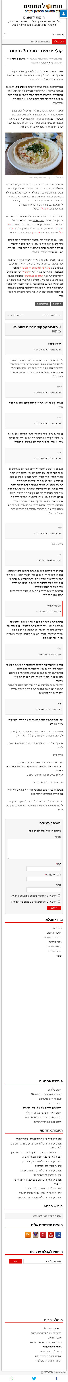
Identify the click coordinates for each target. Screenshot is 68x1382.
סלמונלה (44, 208)
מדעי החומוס (55, 942)
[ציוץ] (34, 1378)
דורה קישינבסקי (54, 344)
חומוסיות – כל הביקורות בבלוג (46, 1333)
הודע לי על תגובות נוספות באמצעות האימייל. (33, 896)
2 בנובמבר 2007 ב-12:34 (50, 560)
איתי (59, 452)
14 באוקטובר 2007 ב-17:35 (48, 458)
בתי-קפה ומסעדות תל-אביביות (34, 267)
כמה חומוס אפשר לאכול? (28, 1139)
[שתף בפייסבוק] (56, 1378)
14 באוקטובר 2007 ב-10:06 (48, 392)
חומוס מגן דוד (54, 1103)
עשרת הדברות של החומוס (48, 1356)
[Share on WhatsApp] (11, 1378)
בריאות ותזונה (47, 62)
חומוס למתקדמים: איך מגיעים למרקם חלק (32, 1152)
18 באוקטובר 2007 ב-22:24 (48, 533)
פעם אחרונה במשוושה (40, 41)
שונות (58, 955)
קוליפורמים (42, 304)
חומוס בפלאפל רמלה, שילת (47, 1122)
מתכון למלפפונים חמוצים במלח (45, 1342)
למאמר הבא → (15, 315)
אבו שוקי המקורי (19, 59)
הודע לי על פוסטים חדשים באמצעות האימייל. (33, 901)
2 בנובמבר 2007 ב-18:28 (49, 611)
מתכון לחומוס (54, 1337)
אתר (58, 885)
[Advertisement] (35, 1020)
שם (59, 864)
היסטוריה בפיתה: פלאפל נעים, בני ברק (42, 1108)
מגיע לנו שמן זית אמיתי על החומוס (36, 1193)
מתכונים (57, 928)
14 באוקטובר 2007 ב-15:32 (48, 423)
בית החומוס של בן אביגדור (37, 1188)
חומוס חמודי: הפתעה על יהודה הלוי (43, 1112)
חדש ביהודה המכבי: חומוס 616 (46, 1094)
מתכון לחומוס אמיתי (30, 1170)
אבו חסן (36, 232)
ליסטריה (25, 271)
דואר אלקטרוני (53, 874)
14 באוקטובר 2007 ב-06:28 (48, 349)
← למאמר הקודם (51, 315)
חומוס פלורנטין (54, 1089)
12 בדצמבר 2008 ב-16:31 (49, 709)
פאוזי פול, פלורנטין (31, 1161)
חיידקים (57, 304)
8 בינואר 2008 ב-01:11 (50, 654)
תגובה (58, 837)
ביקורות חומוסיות (52, 937)
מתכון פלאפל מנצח (52, 1347)
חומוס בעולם (55, 951)
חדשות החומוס (54, 932)
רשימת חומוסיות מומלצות (48, 1360)
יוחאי (59, 386)
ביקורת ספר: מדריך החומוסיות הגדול (43, 1117)
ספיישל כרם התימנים (50, 1351)
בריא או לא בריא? (52, 1328)
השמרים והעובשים (34, 276)
